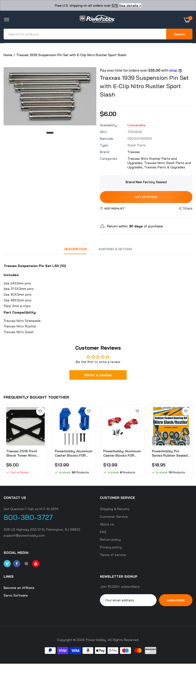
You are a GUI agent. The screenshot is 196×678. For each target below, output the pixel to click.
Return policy (110, 539)
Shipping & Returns (115, 509)
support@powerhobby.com (24, 535)
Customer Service (114, 516)
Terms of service (113, 555)
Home (8, 55)
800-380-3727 (28, 517)
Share (187, 208)
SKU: (103, 132)
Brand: (105, 152)
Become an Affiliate (19, 588)
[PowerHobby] (97, 20)
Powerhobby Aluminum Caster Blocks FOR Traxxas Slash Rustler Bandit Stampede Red (122, 453)
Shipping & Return (115, 249)
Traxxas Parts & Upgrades (164, 167)
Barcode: (107, 138)
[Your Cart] (188, 20)
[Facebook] (16, 563)
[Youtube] (35, 563)
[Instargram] (26, 563)
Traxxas (133, 152)
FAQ (103, 532)
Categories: (109, 158)
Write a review (98, 375)
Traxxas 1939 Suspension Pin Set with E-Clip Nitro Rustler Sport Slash (144, 86)
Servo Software (16, 595)
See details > (130, 5)
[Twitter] (7, 563)
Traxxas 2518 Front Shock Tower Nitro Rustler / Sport (21, 453)
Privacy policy (111, 547)
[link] (40, 411)
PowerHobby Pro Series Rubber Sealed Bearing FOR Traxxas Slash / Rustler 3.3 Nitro (170, 453)
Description (75, 249)
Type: (104, 145)
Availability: (108, 125)
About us (107, 524)
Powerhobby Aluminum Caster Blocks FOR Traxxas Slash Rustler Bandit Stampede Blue (74, 453)
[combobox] (85, 34)
